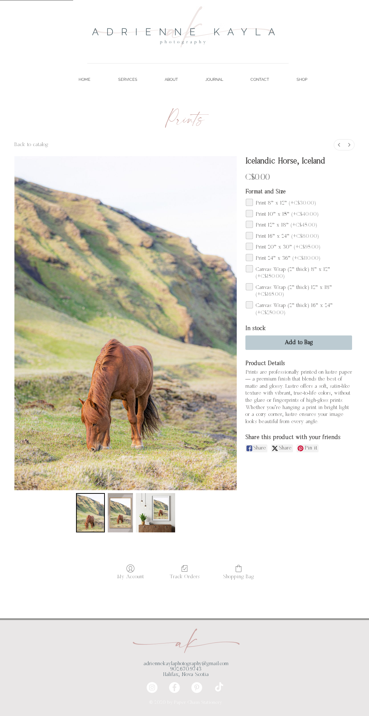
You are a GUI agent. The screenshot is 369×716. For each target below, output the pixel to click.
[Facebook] (174, 687)
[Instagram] (152, 687)
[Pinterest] (196, 687)
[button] (119, 80)
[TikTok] (219, 687)
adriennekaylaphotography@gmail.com (185, 664)
